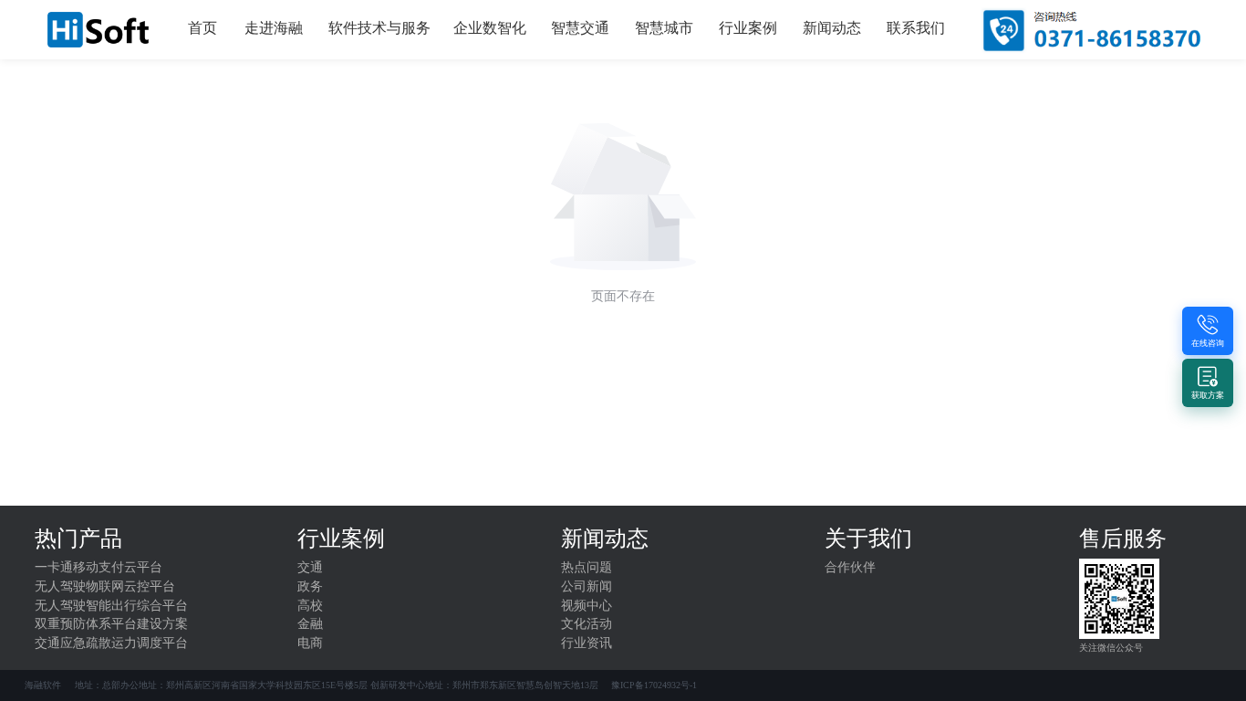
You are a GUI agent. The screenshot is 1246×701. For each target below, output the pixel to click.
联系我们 (916, 28)
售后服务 (1123, 538)
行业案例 (748, 28)
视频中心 (586, 605)
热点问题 (586, 567)
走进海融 (273, 28)
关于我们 (868, 538)
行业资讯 (586, 643)
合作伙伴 (850, 567)
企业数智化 (489, 28)
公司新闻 (586, 586)
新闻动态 (832, 28)
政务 (310, 586)
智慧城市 (664, 28)
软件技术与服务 (379, 28)
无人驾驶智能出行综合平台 (111, 605)
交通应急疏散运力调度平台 (111, 643)
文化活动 (586, 624)
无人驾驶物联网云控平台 (105, 586)
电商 (310, 643)
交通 (310, 567)
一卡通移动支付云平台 (98, 567)
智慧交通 (580, 28)
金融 (310, 624)
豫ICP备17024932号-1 (654, 685)
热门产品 (78, 538)
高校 (310, 605)
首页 (202, 28)
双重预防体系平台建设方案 (111, 624)
